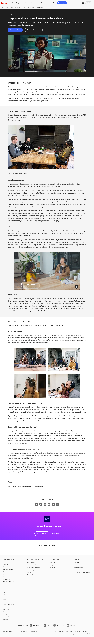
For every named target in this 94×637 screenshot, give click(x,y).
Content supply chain (31, 565)
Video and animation (7, 571)
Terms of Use (77, 631)
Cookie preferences (86, 631)
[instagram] (21, 631)
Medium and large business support (82, 572)
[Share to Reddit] (53, 504)
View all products (7, 584)
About (4, 594)
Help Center (77, 562)
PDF (4, 574)
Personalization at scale (32, 562)
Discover (32, 7)
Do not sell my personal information (75, 634)
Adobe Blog (5, 619)
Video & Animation (23, 7)
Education (52, 562)
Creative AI (5, 564)
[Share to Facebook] (36, 504)
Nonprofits (52, 565)
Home (2, 7)
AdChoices (88, 634)
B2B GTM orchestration (32, 572)
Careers (4, 597)
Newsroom (5, 602)
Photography (6, 566)
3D (3, 576)
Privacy (71, 631)
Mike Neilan (12, 486)
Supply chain (6, 609)
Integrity (5, 614)
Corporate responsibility (8, 604)
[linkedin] (27, 631)
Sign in (88, 3)
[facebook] (17, 631)
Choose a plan (62, 3)
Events (4, 599)
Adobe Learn (77, 570)
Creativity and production (32, 570)
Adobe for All (6, 616)
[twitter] (24, 631)
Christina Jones (37, 486)
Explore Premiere (33, 30)
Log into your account (8, 592)
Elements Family (7, 579)
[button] (83, 2)
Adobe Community (78, 567)
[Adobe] (4, 3)
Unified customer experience (33, 567)
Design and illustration (8, 569)
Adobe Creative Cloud (11, 7)
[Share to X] (40, 504)
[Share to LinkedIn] (45, 504)
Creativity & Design (14, 3)
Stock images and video (8, 581)
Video (26, 3)
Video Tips (42, 3)
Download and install (79, 565)
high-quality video (33, 115)
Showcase (33, 3)
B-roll (9, 247)
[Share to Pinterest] (49, 504)
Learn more (55, 534)
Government (53, 567)
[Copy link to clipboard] (57, 504)
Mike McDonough (24, 486)
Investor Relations (7, 607)
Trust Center (5, 611)
